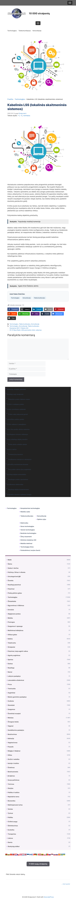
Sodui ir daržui (11, 449)
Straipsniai (11, 647)
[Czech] (18, 854)
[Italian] (37, 854)
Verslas (10, 809)
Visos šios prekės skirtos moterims (18, 429)
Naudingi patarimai (14, 585)
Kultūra (10, 639)
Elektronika (24, 523)
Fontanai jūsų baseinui (15, 454)
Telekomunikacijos (25, 31)
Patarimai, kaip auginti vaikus (18, 651)
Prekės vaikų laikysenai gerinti (18, 414)
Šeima (10, 564)
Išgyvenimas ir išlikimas (16, 605)
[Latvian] (40, 854)
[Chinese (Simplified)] (11, 854)
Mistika (10, 618)
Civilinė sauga (12, 821)
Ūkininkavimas (13, 826)
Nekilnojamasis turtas (15, 805)
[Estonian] (28, 854)
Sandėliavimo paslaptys (16, 730)
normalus (26, 115)
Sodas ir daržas (13, 568)
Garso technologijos (27, 526)
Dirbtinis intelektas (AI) (28, 540)
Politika (10, 817)
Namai (10, 672)
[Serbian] (52, 854)
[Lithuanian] (42, 854)
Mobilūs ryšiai (25, 512)
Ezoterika (11, 830)
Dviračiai (11, 610)
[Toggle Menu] (69, 2)
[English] (25, 854)
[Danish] (21, 854)
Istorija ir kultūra (13, 763)
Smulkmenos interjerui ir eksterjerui (19, 459)
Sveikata (11, 701)
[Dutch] (23, 854)
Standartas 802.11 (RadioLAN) (19, 328)
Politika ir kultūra (13, 792)
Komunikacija (37, 31)
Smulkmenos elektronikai (15, 484)
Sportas (10, 659)
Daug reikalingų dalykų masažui (17, 439)
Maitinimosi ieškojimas (15, 630)
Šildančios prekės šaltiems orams (19, 399)
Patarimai (11, 589)
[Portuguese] (47, 854)
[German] (35, 854)
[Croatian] (16, 854)
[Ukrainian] (64, 854)
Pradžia (10, 99)
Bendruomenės (13, 772)
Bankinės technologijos (28, 533)
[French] (33, 854)
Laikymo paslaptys (14, 676)
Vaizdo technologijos (27, 530)
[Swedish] (62, 854)
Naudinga (11, 668)
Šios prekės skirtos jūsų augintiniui (19, 469)
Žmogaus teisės (13, 722)
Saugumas (11, 709)
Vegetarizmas (12, 742)
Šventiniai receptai (14, 713)
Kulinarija (11, 738)
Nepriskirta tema (13, 797)
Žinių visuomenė (26, 536)
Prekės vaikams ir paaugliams (16, 424)
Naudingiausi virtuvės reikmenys (17, 434)
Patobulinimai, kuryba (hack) (30, 550)
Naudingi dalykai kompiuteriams (18, 489)
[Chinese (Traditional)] (13, 854)
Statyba (10, 788)
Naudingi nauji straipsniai (15, 394)
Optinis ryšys (41, 519)
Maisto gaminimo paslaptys (17, 697)
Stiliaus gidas (12, 634)
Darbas (10, 664)
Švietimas (11, 767)
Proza (10, 684)
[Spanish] (59, 854)
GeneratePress (49, 897)
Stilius (10, 755)
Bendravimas (12, 734)
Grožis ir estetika (13, 759)
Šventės (10, 580)
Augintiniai (11, 693)
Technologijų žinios (27, 547)
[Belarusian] (6, 854)
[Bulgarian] (9, 854)
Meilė (9, 560)
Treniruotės (12, 688)
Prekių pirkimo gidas (15, 593)
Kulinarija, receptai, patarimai (16, 389)
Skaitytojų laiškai (13, 846)
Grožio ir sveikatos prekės (15, 404)
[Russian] (49, 854)
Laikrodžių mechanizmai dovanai (17, 464)
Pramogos (11, 622)
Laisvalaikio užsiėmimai (16, 680)
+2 (21, 115)
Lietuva (10, 838)
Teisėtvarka (12, 643)
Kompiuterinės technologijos (30, 508)
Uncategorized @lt (14, 576)
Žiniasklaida (12, 601)
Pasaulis (10, 747)
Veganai (10, 726)
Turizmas (11, 784)
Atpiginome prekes (14, 614)
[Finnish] (30, 854)
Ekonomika (11, 801)
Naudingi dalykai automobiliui (16, 474)
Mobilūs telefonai (26, 543)
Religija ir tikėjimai (14, 751)
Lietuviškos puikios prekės (15, 419)
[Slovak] (54, 854)
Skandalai (11, 705)
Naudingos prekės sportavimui (18, 479)
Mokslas (10, 718)
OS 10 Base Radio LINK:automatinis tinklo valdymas (26, 330)
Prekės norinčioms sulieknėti (16, 409)
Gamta (10, 842)
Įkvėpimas (11, 776)
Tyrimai (10, 813)
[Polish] (45, 854)
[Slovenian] (57, 854)
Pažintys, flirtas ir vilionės (16, 572)
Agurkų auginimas (14, 655)
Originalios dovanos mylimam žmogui (19, 494)
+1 (19, 115)
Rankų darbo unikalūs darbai (17, 444)
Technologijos (12, 31)
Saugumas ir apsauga (15, 626)
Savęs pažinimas (13, 780)
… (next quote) (65, 884)
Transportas (12, 834)
